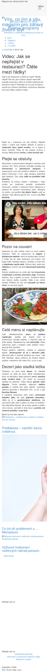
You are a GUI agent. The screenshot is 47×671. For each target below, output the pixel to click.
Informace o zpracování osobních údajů (23, 656)
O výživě (11, 45)
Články (11, 43)
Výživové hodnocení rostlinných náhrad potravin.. (21, 549)
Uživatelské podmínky (23, 654)
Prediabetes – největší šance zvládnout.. (22, 429)
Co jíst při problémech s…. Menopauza (20, 530)
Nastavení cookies (23, 659)
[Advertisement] (23, 115)
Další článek (9, 556)
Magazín (12, 40)
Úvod (9, 37)
